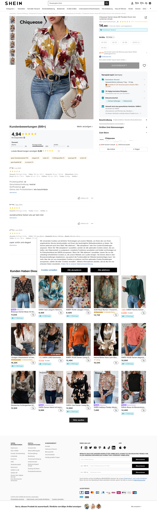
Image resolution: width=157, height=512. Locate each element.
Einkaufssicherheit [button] (111, 98)
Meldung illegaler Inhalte (33, 465)
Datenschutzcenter (139, 480)
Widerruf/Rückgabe (34, 451)
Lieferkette (14, 456)
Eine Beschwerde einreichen (16, 479)
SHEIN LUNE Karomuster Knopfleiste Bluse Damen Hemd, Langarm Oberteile (51, 357)
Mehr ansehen (78, 420)
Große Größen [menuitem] (72, 9)
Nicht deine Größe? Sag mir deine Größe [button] (112, 60)
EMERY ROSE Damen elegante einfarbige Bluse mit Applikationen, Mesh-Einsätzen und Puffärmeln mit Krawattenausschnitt (133, 357)
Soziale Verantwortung (18, 453)
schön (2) (83, 158)
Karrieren (14, 459)
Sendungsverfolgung (34, 459)
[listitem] (23, 297)
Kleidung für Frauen (35, 13)
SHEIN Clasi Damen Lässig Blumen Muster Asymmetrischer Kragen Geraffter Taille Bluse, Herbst (78, 405)
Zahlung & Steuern (51, 449)
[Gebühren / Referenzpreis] (108, 26)
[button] (146, 3)
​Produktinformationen (34, 471)
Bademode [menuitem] (61, 9)
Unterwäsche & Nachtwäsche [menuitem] (89, 9)
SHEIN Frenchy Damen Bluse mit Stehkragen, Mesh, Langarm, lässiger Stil (134, 310)
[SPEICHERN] (144, 65)
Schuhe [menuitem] (137, 9)
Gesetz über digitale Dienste (17, 476)
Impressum (14, 448)
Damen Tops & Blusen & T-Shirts (53, 13)
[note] (17, 318)
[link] (137, 3)
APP (120, 443)
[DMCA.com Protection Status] (87, 497)
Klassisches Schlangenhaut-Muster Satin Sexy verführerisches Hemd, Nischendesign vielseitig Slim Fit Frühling (23, 405)
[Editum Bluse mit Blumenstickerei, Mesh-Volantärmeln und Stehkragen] (133, 387)
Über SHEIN (14, 451)
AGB (12, 462)
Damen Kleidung (22, 13)
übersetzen (13, 192)
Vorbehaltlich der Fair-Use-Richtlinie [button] (117, 93)
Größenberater (32, 462)
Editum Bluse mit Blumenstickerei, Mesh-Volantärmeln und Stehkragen (133, 407)
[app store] (120, 448)
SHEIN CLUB (15, 470)
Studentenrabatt (16, 464)
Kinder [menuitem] (130, 9)
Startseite (13, 13)
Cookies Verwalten (58, 499)
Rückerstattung (32, 453)
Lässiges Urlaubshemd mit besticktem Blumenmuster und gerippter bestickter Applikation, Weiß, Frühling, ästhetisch (23, 357)
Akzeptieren (84, 488)
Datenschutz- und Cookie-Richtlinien (135, 478)
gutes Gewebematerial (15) (19, 158)
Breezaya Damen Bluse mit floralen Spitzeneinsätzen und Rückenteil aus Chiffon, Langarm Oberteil (23, 312)
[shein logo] (13, 3)
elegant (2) (35, 158)
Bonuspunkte (49, 452)
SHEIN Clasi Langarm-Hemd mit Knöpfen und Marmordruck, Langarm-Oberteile (51, 310)
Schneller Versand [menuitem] (33, 9)
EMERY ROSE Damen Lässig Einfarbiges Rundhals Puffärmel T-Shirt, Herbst (78, 357)
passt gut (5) (72, 158)
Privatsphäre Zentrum (17, 499)
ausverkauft (119, 65)
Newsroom (14, 467)
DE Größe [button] (109, 37)
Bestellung (31, 456)
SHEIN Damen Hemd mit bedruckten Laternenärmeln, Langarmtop (51, 407)
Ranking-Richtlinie (34, 468)
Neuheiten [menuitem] (21, 9)
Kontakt (47, 446)
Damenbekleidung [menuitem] (48, 9)
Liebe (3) (46, 158)
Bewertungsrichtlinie (17, 137)
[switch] (58, 151)
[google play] (124, 448)
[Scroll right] (150, 8)
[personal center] (132, 3)
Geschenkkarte (50, 454)
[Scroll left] (147, 8)
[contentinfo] (114, 492)
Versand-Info (32, 448)
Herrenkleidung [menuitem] (107, 9)
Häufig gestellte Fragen (52, 457)
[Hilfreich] (79, 198)
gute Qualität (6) (16, 162)
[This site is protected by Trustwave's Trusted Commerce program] (81, 497)
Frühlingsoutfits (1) (58, 158)
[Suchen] (106, 3)
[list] (98, 447)
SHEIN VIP (14, 473)
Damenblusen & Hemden (73, 13)
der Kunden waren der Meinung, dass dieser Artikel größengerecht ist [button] (119, 52)
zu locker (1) (29, 162)
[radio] (104, 42)
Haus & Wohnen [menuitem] (120, 9)
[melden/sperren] (92, 198)
